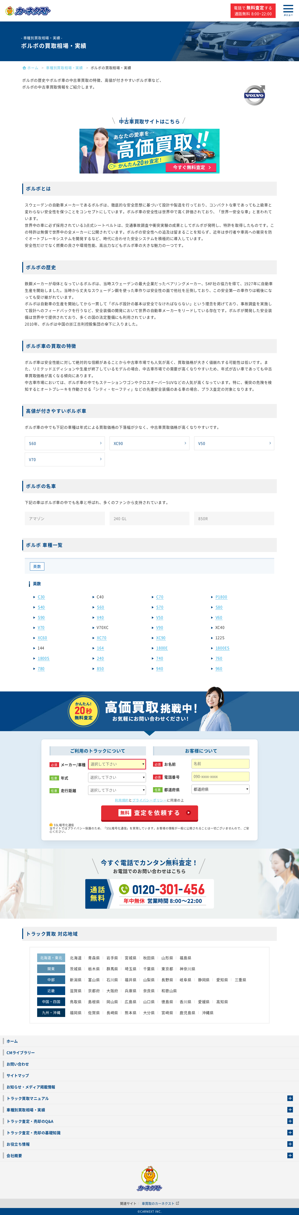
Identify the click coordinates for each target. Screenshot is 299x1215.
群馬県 (112, 968)
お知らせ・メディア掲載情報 (31, 1087)
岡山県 (112, 1001)
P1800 (221, 596)
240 (100, 658)
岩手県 (112, 957)
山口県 (149, 1001)
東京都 (167, 968)
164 (100, 648)
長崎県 (112, 1012)
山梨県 (149, 979)
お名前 (170, 764)
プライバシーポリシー (149, 800)
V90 (159, 627)
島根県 (94, 1001)
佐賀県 (94, 1012)
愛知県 (222, 979)
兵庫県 (130, 990)
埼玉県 (130, 968)
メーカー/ (73, 764)
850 (100, 668)
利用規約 (122, 800)
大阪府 (112, 990)
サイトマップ (18, 1075)
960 (219, 668)
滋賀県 (76, 990)
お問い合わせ (18, 1064)
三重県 (240, 979)
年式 (65, 778)
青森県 (94, 957)
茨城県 (76, 968)
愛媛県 (204, 1001)
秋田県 (149, 957)
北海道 (76, 957)
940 (159, 668)
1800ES (223, 648)
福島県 (185, 957)
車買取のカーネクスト (158, 1203)
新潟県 (76, 979)
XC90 (118, 443)
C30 (41, 596)
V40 (100, 617)
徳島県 (167, 1001)
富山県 (94, 979)
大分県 (149, 1012)
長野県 (167, 979)
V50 (201, 443)
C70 (159, 596)
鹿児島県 (187, 1012)
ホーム (12, 1041)
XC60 (42, 637)
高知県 (222, 1001)
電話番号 (172, 777)
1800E (162, 648)
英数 (37, 566)
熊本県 (130, 1012)
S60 (32, 443)
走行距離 (68, 790)
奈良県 (149, 990)
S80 (219, 607)
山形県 (167, 957)
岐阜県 (185, 979)
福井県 (130, 979)
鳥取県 (76, 1001)
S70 (159, 607)
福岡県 (76, 1012)
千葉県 (149, 968)
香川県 (185, 1001)
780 (41, 668)
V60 (219, 617)
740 (159, 658)
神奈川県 (187, 968)
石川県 (112, 979)
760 (219, 658)
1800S (44, 658)
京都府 (94, 990)
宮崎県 (167, 1012)
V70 (32, 459)
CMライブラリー (21, 1052)
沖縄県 (208, 1012)
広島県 (130, 1001)
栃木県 (94, 968)
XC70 (101, 637)
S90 (41, 617)
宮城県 (130, 957)
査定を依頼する (150, 812)
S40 (41, 607)
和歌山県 (169, 990)
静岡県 (204, 979)
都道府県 (172, 789)
